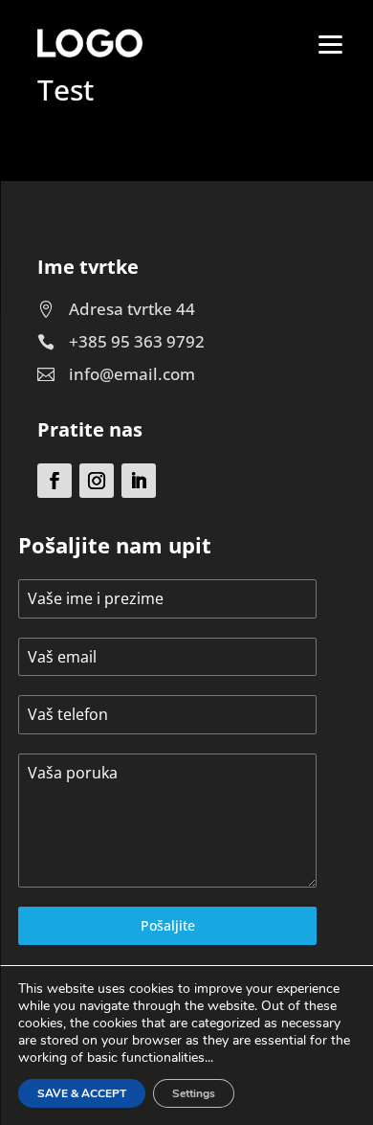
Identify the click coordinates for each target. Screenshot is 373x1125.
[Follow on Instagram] (96, 480)
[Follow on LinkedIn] (138, 480)
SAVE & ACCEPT (81, 1093)
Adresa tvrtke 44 (132, 309)
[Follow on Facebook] (54, 480)
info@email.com (132, 374)
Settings (193, 1093)
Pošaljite (168, 925)
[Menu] (331, 43)
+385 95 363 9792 (137, 341)
